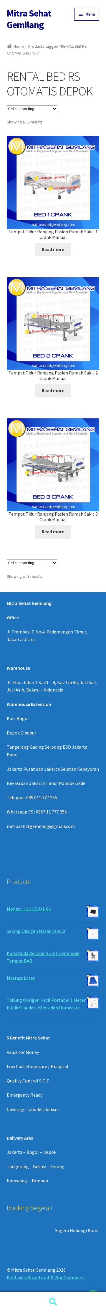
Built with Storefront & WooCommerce (46, 1277)
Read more (53, 249)
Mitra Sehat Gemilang (29, 19)
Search (53, 1302)
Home (19, 46)
